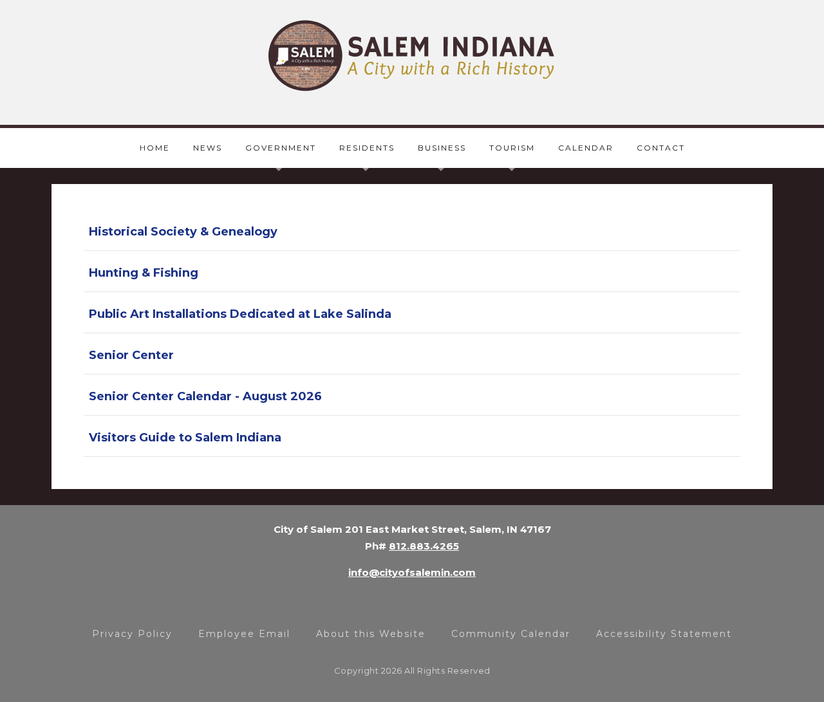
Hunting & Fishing (143, 273)
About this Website (371, 634)
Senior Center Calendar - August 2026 (205, 396)
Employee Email (244, 634)
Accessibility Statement (664, 634)
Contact (661, 147)
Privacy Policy (132, 634)
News (207, 147)
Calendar (585, 147)
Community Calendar (510, 634)
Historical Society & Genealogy (183, 232)
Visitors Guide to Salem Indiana (185, 437)
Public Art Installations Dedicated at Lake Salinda (240, 314)
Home (155, 147)
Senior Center (131, 355)
